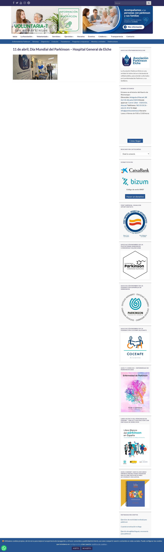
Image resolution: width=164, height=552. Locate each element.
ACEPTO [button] (76, 548)
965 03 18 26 (141, 105)
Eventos (91, 36)
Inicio (15, 36)
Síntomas (35, 42)
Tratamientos (65, 42)
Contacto (130, 36)
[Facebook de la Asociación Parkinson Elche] (13, 2)
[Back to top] (159, 547)
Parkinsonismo (113, 42)
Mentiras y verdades (98, 42)
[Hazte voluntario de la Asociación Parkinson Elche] (46, 20)
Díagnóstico (45, 42)
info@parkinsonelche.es (130, 111)
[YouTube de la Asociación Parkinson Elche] (21, 2)
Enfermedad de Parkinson (21, 42)
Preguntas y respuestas (80, 42)
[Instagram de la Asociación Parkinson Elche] (25, 2)
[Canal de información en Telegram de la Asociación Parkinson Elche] (28, 2)
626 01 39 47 (126, 108)
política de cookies (99, 544)
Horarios (81, 36)
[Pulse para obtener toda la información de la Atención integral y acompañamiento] (118, 20)
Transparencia (117, 36)
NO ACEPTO (87, 548)
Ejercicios (69, 36)
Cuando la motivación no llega (131, 527)
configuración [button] (75, 544)
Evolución (55, 42)
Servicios (56, 36)
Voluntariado (42, 36)
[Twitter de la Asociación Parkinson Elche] (17, 2)
